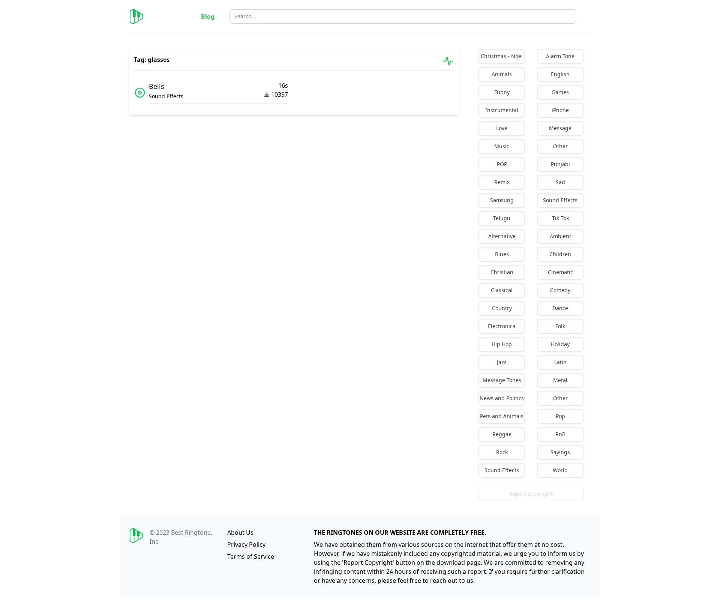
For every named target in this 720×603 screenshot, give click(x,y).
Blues (502, 254)
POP (502, 164)
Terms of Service (250, 556)
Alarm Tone (560, 56)
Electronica (502, 326)
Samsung (502, 200)
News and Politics (502, 398)
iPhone (560, 110)
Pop (560, 416)
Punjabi (560, 164)
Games (560, 92)
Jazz (502, 362)
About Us (240, 532)
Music (501, 146)
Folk (560, 326)
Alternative (502, 236)
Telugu (501, 218)
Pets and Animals (502, 416)
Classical (502, 290)
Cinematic (560, 272)
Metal (560, 380)
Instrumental (501, 110)
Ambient (560, 236)
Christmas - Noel (502, 56)
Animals (502, 74)
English (560, 74)
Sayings (560, 452)
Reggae (502, 434)
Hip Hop (502, 344)
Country (502, 308)
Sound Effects (560, 200)
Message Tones (502, 380)
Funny (502, 92)
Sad (560, 182)
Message (560, 128)
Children (560, 254)
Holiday (560, 344)
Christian (501, 272)
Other (560, 146)
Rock (502, 452)
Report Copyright (531, 493)
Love (501, 128)
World (560, 470)
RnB (560, 434)
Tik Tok (560, 218)
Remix (502, 182)
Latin (560, 362)
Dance (560, 308)
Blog (207, 16)
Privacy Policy (246, 544)
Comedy (560, 290)
